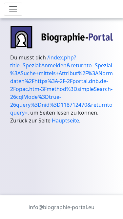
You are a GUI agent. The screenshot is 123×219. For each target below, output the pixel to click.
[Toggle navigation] (13, 9)
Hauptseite (65, 120)
